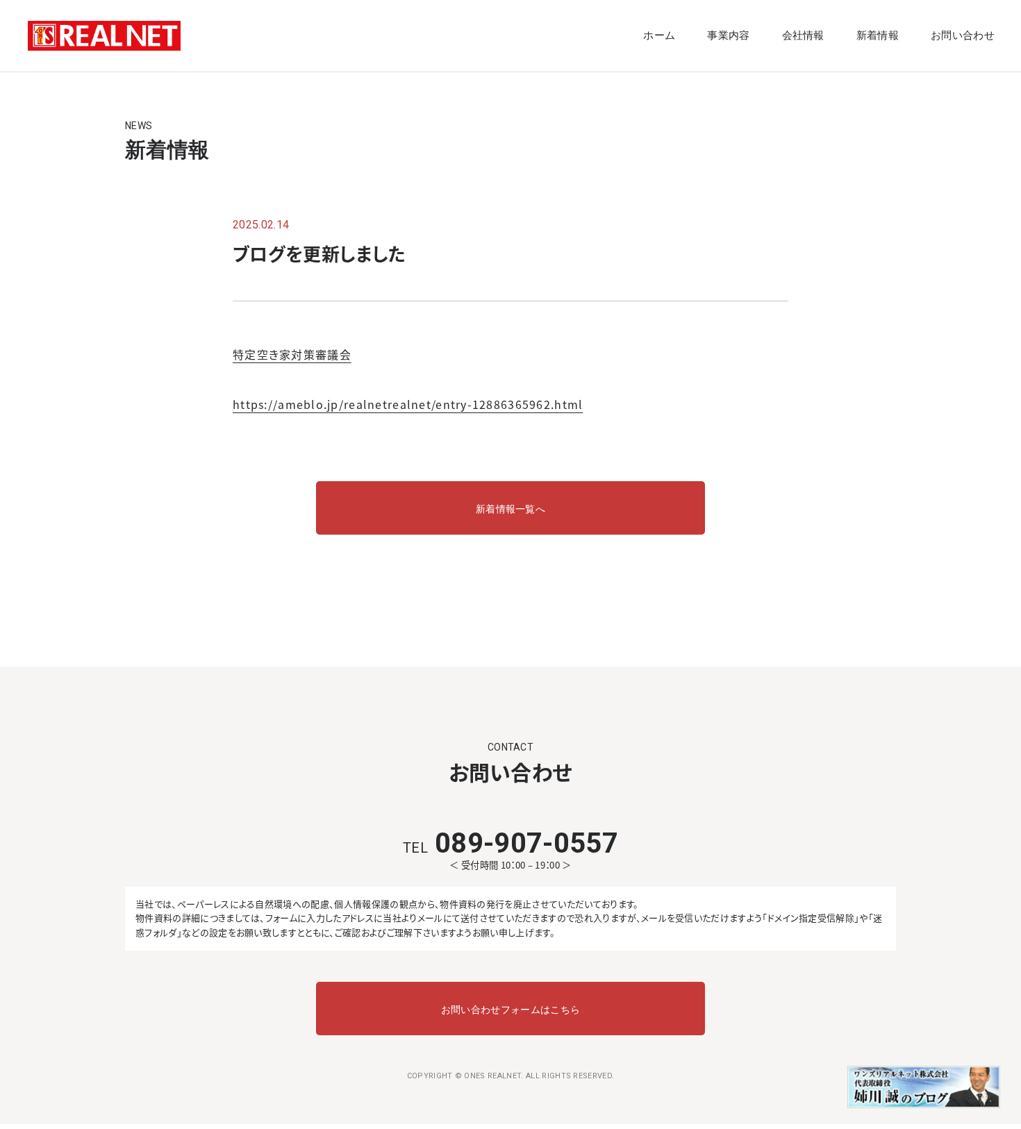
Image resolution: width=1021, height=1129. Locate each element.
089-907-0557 (510, 843)
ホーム (659, 35)
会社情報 (803, 35)
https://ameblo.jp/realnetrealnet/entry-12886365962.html (408, 404)
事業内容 (728, 35)
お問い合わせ (963, 35)
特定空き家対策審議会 (292, 354)
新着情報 (877, 35)
